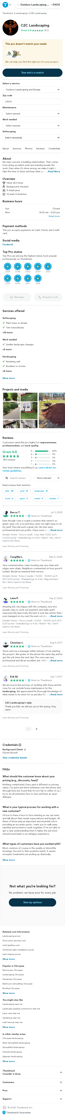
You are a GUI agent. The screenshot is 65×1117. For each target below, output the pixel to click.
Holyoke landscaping (12, 1052)
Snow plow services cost (14, 941)
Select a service (11, 83)
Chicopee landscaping (13, 1038)
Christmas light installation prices (18, 950)
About (6, 148)
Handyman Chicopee (12, 979)
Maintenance (9, 107)
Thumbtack (8, 13)
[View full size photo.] (20, 410)
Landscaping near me (12, 1004)
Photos (28, 148)
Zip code (7, 95)
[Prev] (28, 729)
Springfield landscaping (13, 1047)
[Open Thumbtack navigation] (7, 4)
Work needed (10, 119)
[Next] (36, 729)
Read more (54, 216)
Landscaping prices (11, 936)
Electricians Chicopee (13, 970)
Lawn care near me (11, 1013)
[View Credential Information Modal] (19, 744)
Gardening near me (11, 1018)
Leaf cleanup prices (12, 954)
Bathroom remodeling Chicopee (17, 984)
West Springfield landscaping (16, 1043)
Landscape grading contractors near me (21, 1009)
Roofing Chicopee (11, 988)
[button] (10, 28)
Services (17, 148)
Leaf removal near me (12, 1022)
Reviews (40, 148)
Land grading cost (11, 945)
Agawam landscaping (12, 1056)
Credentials (54, 148)
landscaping (21, 13)
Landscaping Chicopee (13, 975)
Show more (9, 959)
